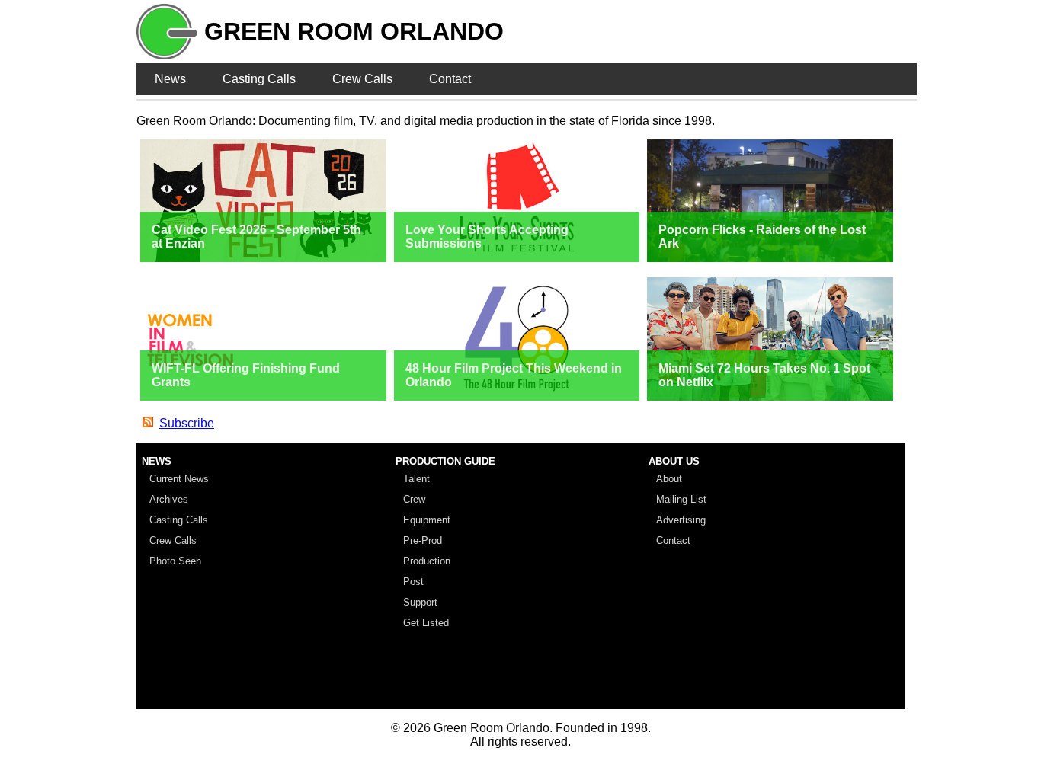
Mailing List (681, 499)
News (170, 78)
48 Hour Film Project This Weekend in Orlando (513, 375)
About (669, 478)
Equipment (426, 520)
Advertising (681, 520)
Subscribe (186, 423)
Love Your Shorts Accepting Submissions (487, 236)
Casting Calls (259, 78)
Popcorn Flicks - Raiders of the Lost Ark (762, 236)
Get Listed (426, 622)
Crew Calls (362, 78)
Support (420, 602)
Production (426, 561)
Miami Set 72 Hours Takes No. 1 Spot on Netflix (764, 375)
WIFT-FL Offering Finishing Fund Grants (246, 375)
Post (413, 581)
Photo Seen (175, 561)
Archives (168, 499)
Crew (414, 499)
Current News (179, 478)
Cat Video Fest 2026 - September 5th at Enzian (256, 236)
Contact (450, 78)
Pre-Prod (422, 540)
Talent (416, 478)
